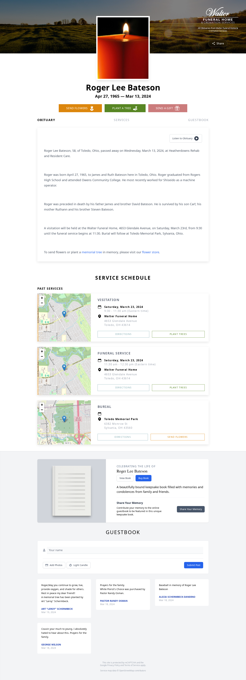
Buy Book (143, 478)
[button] (64, 314)
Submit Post (193, 565)
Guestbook (198, 120)
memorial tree (92, 252)
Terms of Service (132, 665)
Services (121, 120)
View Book (125, 478)
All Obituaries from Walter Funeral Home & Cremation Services (218, 29)
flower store (150, 252)
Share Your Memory (191, 509)
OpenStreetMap (126, 670)
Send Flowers (178, 436)
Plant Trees (178, 334)
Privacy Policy (113, 665)
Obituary (46, 120)
